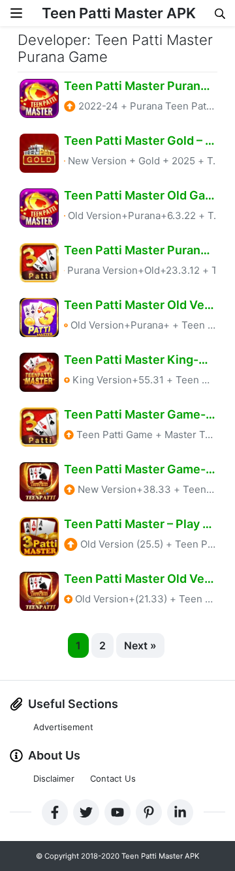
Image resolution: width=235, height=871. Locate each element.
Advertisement (63, 727)
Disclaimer (53, 778)
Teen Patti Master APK (119, 13)
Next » (140, 645)
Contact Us (113, 778)
